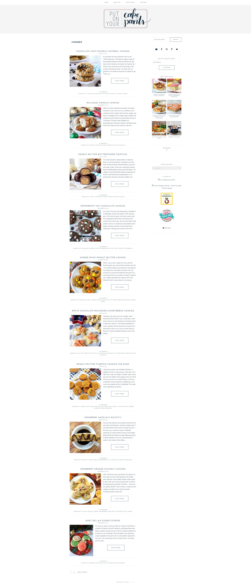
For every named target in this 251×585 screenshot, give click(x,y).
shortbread (121, 353)
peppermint (129, 248)
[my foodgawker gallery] (166, 180)
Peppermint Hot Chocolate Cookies (103, 206)
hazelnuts (114, 459)
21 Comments (103, 561)
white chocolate (119, 145)
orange (121, 459)
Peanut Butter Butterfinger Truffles (103, 154)
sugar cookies (120, 562)
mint (112, 248)
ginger (99, 299)
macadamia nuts (111, 353)
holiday (97, 145)
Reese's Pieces (122, 299)
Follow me (167, 154)
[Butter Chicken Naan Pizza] (159, 128)
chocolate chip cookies (102, 93)
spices (103, 301)
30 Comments (103, 143)
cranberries (103, 459)
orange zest (128, 459)
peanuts (125, 406)
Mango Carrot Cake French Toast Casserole (159, 117)
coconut (113, 93)
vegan (102, 408)
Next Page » (82, 572)
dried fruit (111, 511)
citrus (84, 511)
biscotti (85, 459)
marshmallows (105, 248)
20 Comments (103, 509)
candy (92, 196)
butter (81, 353)
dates (95, 406)
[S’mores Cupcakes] (174, 128)
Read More (119, 81)
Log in (132, 582)
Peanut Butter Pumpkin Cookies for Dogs (103, 364)
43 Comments (103, 298)
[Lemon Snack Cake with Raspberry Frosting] (174, 86)
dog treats (104, 406)
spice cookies (131, 299)
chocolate (90, 93)
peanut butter (113, 196)
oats (110, 406)
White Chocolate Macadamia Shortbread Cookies (103, 311)
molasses (104, 145)
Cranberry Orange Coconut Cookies (103, 469)
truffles (121, 196)
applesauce (82, 299)
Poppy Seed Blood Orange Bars (174, 116)
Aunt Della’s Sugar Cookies (103, 520)
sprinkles (110, 145)
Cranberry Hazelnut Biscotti (103, 417)
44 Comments (103, 351)
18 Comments (103, 404)
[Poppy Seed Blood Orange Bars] (174, 107)
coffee (91, 459)
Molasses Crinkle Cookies (103, 103)
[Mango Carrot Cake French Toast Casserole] (159, 107)
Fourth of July (94, 353)
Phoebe (114, 299)
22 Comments (103, 458)
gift (109, 459)
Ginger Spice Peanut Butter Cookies (103, 257)
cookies (119, 93)
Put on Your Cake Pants (127, 18)
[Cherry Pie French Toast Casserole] (159, 86)
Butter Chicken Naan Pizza (159, 137)
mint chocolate (120, 248)
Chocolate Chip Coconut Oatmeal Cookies (103, 51)
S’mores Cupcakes (174, 136)
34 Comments (103, 246)
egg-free (118, 511)
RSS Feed (167, 228)
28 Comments (103, 91)
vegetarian (108, 408)
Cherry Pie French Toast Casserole (159, 95)
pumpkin (96, 408)
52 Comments (103, 195)
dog (99, 406)
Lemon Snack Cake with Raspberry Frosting (174, 95)
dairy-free (89, 406)
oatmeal (125, 93)
